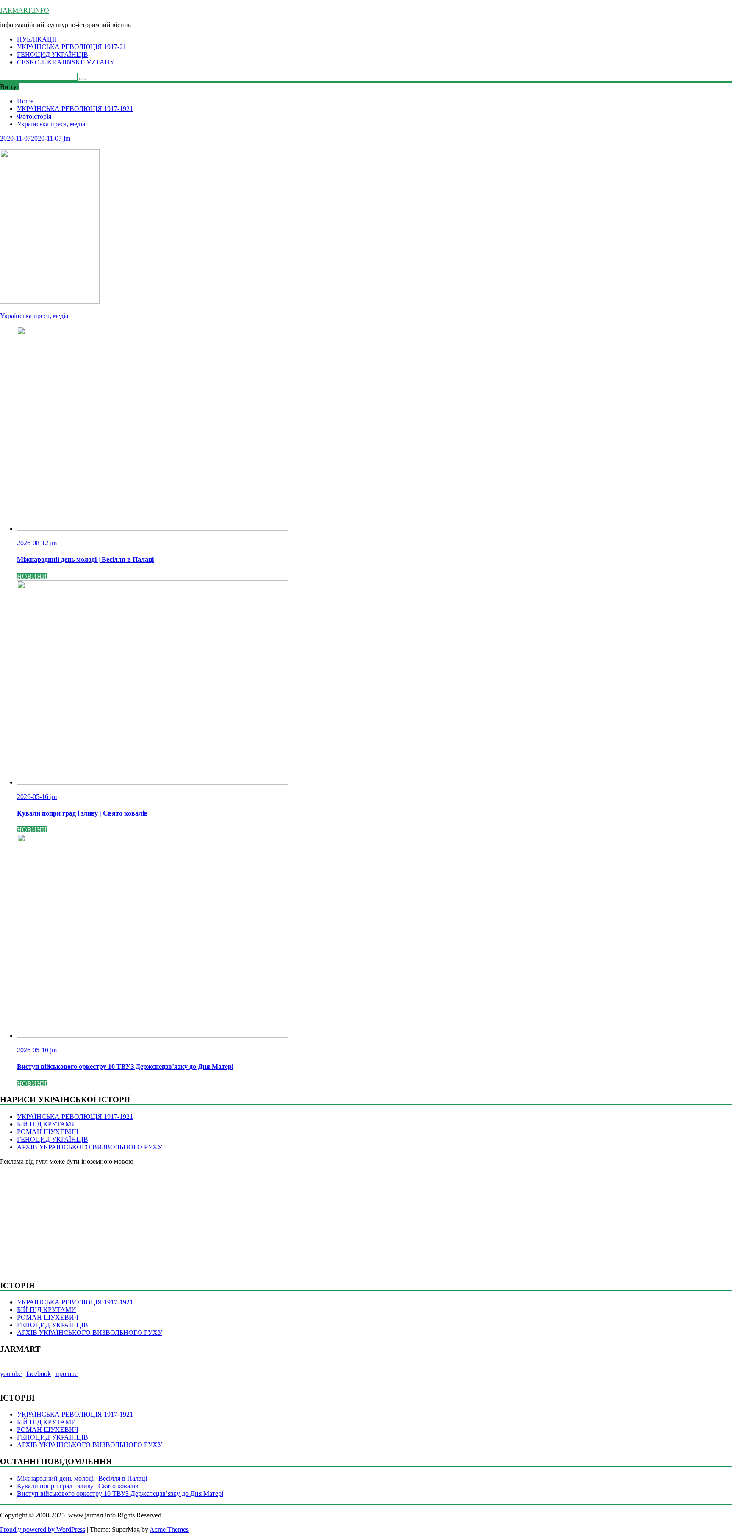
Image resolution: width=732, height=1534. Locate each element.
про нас (66, 1373)
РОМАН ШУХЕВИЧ (47, 1131)
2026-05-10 (33, 1050)
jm (67, 138)
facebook (38, 1373)
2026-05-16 (33, 796)
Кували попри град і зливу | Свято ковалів (78, 1486)
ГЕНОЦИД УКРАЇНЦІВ (52, 54)
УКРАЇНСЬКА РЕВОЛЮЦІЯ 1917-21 (71, 46)
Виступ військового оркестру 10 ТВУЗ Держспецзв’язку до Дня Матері (120, 1493)
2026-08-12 (33, 542)
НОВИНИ (32, 576)
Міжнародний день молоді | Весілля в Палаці (82, 1478)
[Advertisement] (63, 1218)
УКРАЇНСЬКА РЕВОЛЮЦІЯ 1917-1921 (75, 1116)
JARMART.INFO (24, 10)
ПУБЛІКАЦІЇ (36, 39)
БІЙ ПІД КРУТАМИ (46, 1124)
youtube (11, 1373)
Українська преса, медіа (34, 315)
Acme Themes (169, 1529)
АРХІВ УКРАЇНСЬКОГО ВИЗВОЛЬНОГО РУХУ (89, 1147)
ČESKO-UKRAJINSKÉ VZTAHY (66, 62)
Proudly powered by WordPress (42, 1529)
